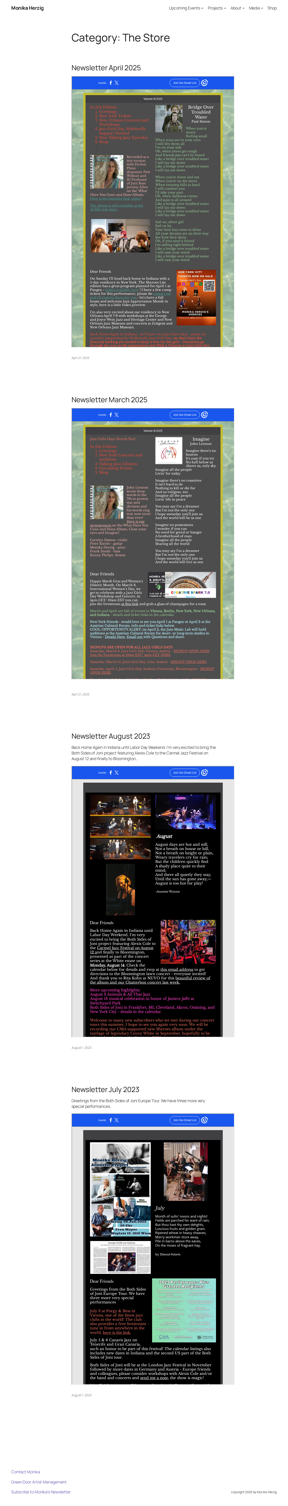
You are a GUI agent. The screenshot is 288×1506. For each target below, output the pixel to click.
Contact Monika (25, 1471)
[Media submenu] (262, 8)
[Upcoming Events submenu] (202, 8)
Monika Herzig (27, 8)
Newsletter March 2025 (109, 400)
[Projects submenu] (225, 8)
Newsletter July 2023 (106, 1090)
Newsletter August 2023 (111, 736)
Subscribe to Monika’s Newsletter (41, 1492)
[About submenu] (243, 8)
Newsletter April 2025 (106, 68)
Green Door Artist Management (39, 1482)
